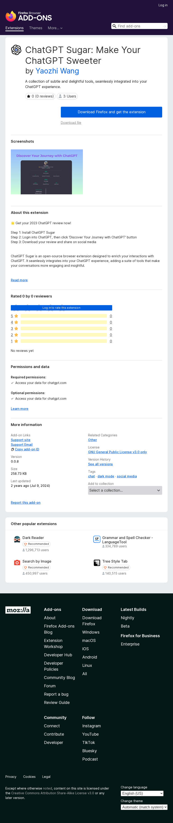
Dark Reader (33, 538)
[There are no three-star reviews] (64, 328)
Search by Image (37, 561)
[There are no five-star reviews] (64, 316)
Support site (20, 440)
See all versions (100, 464)
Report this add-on (25, 502)
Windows (91, 632)
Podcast (90, 759)
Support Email (22, 444)
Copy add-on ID (27, 449)
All (84, 673)
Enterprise (130, 644)
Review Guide (57, 702)
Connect (52, 725)
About (50, 617)
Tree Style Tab (114, 561)
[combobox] (139, 26)
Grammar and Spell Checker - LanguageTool (127, 540)
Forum (50, 685)
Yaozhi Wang (57, 71)
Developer (53, 742)
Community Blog (59, 677)
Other (92, 440)
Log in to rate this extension (61, 307)
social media (127, 476)
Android (89, 657)
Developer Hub (58, 654)
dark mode (106, 476)
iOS (85, 648)
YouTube (90, 734)
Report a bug (56, 694)
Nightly (127, 617)
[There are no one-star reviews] (64, 341)
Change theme (132, 801)
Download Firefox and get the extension (112, 112)
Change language (134, 787)
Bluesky (89, 750)
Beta (125, 626)
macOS (89, 640)
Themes (35, 28)
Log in (163, 5)
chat (91, 476)
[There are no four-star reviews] (64, 322)
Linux (87, 665)
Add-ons (52, 609)
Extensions (14, 28)
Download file (71, 122)
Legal (46, 777)
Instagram (91, 725)
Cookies (29, 777)
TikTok (88, 742)
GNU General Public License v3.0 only (117, 452)
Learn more (19, 408)
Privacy (10, 777)
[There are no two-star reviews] (64, 335)
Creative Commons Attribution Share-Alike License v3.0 (52, 793)
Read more (19, 280)
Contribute (54, 734)
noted (47, 788)
